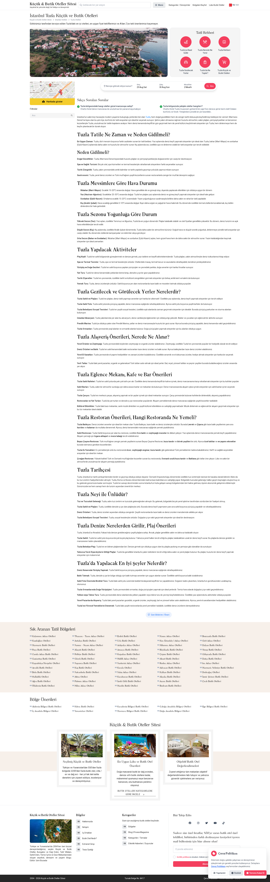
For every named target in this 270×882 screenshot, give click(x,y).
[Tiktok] (223, 823)
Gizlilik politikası (183, 857)
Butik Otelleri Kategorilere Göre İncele (135, 793)
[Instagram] (198, 823)
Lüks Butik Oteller (216, 5)
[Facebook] (190, 823)
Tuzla (148, 117)
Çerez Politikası (218, 866)
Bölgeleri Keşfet (200, 5)
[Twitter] (206, 823)
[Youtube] (215, 823)
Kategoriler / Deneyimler (179, 5)
